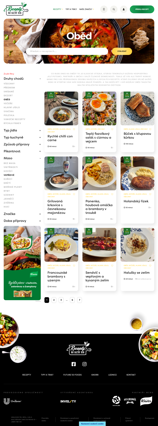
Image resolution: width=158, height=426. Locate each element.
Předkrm (9, 87)
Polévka (9, 115)
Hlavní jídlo (12, 107)
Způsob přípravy (17, 144)
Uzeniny (9, 195)
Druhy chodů (14, 78)
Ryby (7, 191)
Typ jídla (10, 130)
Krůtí (7, 183)
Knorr (95, 375)
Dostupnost (149, 418)
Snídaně (9, 91)
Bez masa (10, 163)
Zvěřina (9, 203)
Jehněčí (9, 199)
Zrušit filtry (9, 74)
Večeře (8, 103)
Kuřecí (8, 179)
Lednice (112, 375)
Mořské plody (13, 187)
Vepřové (9, 175)
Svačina (9, 111)
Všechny (9, 83)
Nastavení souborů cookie (92, 424)
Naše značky (85, 9)
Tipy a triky (71, 9)
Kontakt (131, 375)
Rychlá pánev (12, 123)
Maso (8, 158)
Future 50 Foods (72, 375)
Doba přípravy (15, 221)
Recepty (57, 9)
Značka (9, 214)
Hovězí (8, 171)
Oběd (7, 99)
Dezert (8, 95)
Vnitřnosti (11, 167)
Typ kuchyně (13, 137)
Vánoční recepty (15, 119)
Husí (6, 207)
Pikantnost (12, 151)
